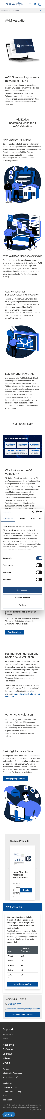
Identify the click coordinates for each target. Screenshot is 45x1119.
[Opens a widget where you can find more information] (8, 1115)
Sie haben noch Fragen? (22, 1014)
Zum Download (14, 632)
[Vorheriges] (8, 870)
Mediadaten (7, 1083)
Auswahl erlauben (22, 597)
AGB (5, 1096)
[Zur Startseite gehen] (14, 4)
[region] (22, 870)
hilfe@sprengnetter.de (16, 779)
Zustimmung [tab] (8, 518)
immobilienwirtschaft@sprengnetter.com (23, 1009)
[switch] (39, 565)
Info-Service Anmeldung (12, 1073)
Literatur (7, 1053)
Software (8, 1049)
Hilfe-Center (8, 1035)
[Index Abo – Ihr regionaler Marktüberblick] (22, 858)
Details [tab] (22, 518)
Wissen (7, 1058)
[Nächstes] (36, 870)
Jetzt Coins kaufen (22, 984)
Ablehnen (22, 605)
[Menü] (30, 4)
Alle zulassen (22, 590)
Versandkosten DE (10, 1077)
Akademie (8, 1044)
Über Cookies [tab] (36, 518)
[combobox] (18, 10)
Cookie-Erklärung (10, 1087)
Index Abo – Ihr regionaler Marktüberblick (20, 875)
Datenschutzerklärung (12, 1092)
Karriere (6, 1069)
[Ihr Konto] (35, 4)
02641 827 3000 (14, 1004)
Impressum (7, 1100)
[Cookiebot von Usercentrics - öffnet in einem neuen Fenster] (32, 512)
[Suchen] (41, 10)
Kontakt (6, 1039)
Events (6, 1062)
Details (26, 890)
